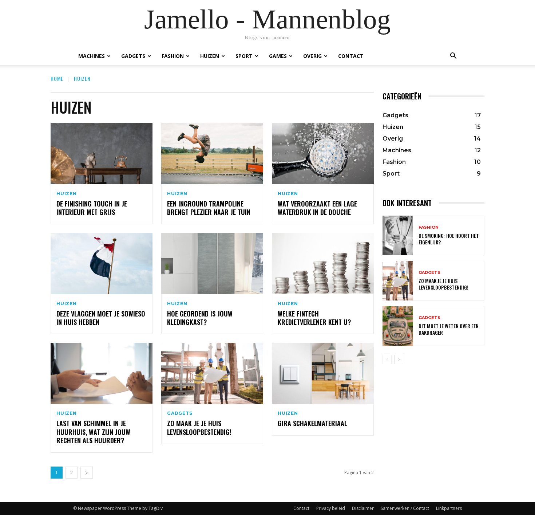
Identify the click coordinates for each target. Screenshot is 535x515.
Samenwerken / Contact (405, 508)
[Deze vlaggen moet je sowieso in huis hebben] (101, 263)
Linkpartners (449, 508)
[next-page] (86, 473)
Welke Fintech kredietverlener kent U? (314, 318)
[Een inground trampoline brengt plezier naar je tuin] (212, 153)
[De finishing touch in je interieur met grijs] (101, 153)
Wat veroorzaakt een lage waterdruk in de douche (317, 208)
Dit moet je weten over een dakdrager (449, 329)
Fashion (173, 55)
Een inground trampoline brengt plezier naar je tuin (208, 208)
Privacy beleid (330, 508)
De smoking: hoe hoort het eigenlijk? (449, 239)
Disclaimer (363, 508)
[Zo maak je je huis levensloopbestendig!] (212, 373)
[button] (453, 56)
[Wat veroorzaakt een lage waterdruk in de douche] (323, 153)
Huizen (209, 55)
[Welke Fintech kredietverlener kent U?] (323, 263)
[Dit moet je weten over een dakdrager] (398, 326)
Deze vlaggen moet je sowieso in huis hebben (100, 318)
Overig (312, 55)
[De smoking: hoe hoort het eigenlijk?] (398, 235)
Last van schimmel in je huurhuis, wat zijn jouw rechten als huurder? (93, 431)
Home (57, 78)
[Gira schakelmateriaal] (323, 373)
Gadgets (133, 55)
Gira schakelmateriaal (312, 423)
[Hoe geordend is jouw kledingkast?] (212, 263)
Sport (244, 55)
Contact (351, 55)
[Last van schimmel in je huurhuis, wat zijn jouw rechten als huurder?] (101, 373)
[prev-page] (387, 359)
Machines (91, 55)
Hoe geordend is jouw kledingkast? (200, 318)
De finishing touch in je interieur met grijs (91, 208)
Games (278, 55)
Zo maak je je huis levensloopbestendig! (199, 427)
